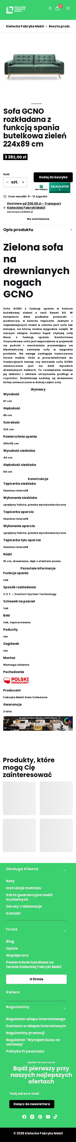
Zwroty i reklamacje (24, 906)
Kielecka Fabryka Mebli (25, 26)
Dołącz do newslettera (32, 1104)
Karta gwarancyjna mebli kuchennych (29, 897)
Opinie (12, 948)
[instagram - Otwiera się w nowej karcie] (32, 1116)
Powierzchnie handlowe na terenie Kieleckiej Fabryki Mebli (33, 964)
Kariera (13, 992)
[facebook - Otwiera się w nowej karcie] (24, 1116)
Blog (10, 941)
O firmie (36, 979)
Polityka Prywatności (25, 1051)
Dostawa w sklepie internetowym (36, 1025)
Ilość (6, 174)
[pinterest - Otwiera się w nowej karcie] (40, 1116)
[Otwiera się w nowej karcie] (56, 1116)
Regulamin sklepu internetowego (35, 1019)
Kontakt (13, 913)
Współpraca (17, 955)
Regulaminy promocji (25, 1032)
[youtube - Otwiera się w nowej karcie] (48, 1116)
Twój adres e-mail (24, 1093)
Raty (10, 881)
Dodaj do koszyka (53, 177)
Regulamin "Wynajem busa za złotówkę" (33, 1042)
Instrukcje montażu (23, 888)
